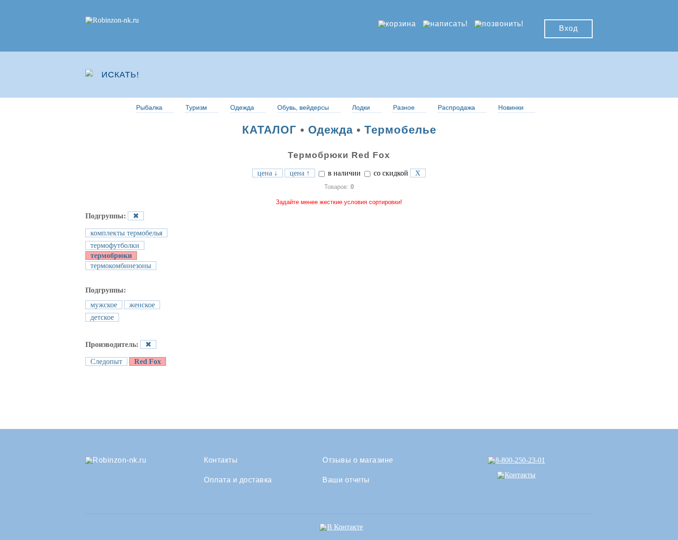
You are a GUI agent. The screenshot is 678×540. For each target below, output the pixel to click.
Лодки (361, 107)
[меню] (565, 75)
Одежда (242, 107)
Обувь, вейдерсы (303, 107)
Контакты (221, 460)
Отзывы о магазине (357, 460)
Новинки (510, 107)
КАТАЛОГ (269, 129)
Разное (404, 107)
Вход (568, 28)
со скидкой (390, 173)
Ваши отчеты (346, 480)
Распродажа (456, 107)
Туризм (196, 107)
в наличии (343, 173)
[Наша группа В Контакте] (341, 527)
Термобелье (400, 129)
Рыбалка (149, 107)
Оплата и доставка (238, 480)
